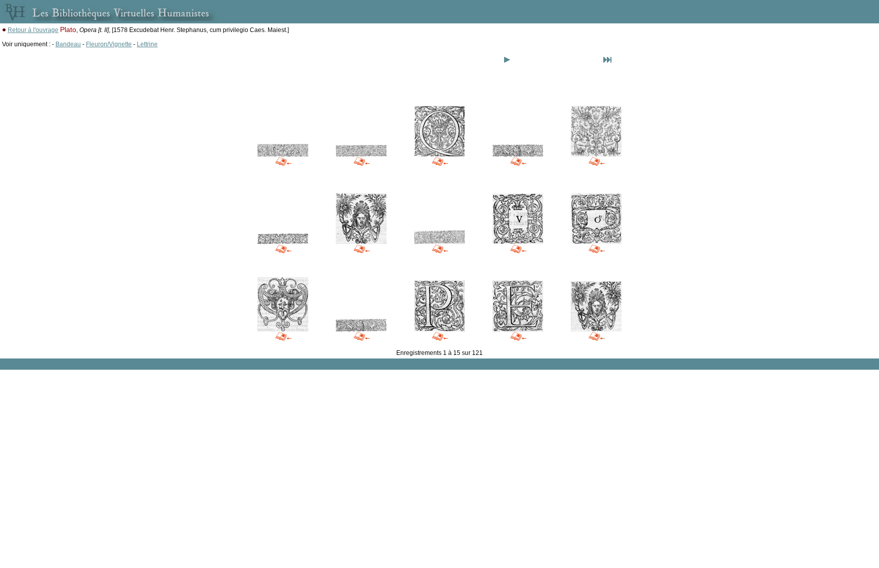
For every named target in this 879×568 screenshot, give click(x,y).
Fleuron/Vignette (109, 44)
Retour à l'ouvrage (33, 30)
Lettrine (147, 44)
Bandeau (68, 44)
